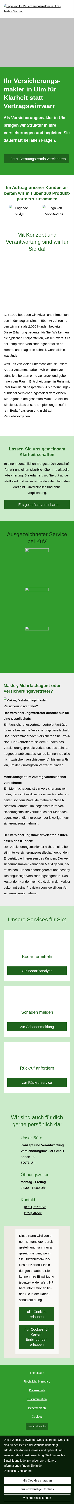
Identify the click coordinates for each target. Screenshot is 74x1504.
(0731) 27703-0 (35, 1207)
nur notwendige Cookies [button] (37, 1489)
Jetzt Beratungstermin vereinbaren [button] (38, 159)
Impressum (37, 1372)
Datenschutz (37, 1390)
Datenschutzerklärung (18, 1470)
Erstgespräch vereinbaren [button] (38, 505)
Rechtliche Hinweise (37, 1381)
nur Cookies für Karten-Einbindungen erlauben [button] (36, 1336)
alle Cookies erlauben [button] (36, 1314)
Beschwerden (37, 1407)
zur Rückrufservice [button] (37, 1082)
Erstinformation (37, 1399)
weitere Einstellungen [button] (37, 1497)
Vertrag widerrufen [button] (37, 1426)
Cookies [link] (37, 1416)
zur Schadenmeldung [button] (37, 1027)
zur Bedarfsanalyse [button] (37, 971)
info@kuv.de (33, 1213)
